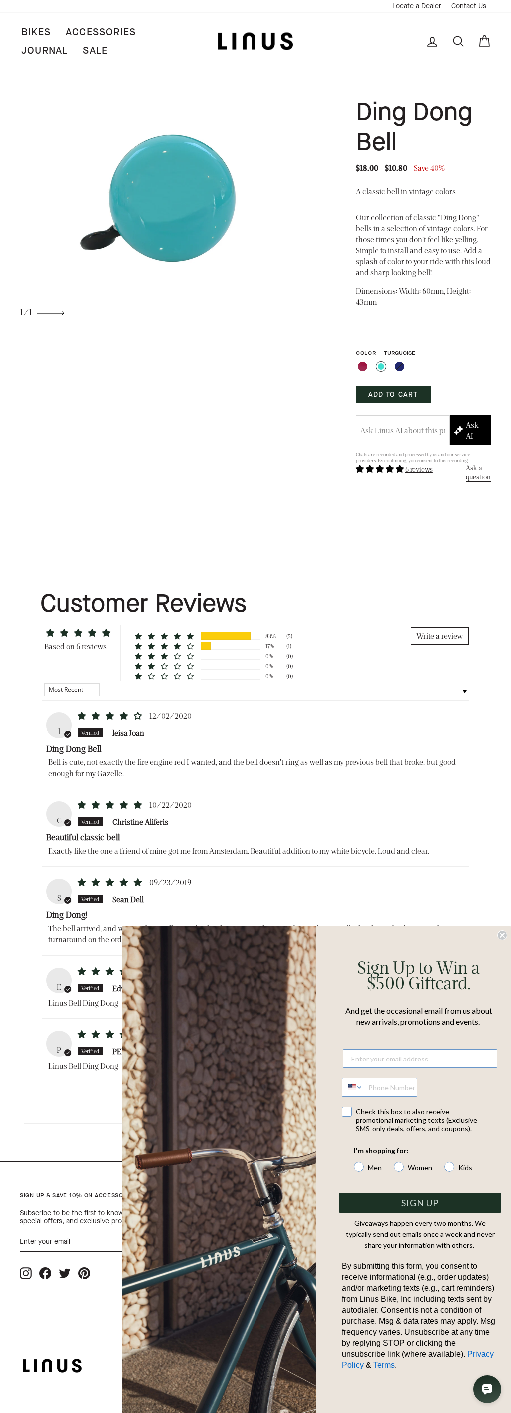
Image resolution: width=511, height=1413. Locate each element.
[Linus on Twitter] (65, 1273)
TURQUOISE (381, 366)
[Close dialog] (502, 935)
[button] (380, 468)
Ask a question (478, 472)
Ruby (362, 366)
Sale (95, 50)
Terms (384, 1365)
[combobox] (352, 1087)
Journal (44, 50)
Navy (399, 366)
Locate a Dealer (416, 6)
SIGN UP (420, 1202)
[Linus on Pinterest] (84, 1273)
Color (385, 353)
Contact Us (468, 6)
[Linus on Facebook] (45, 1273)
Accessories (101, 32)
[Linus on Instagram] (26, 1273)
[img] (110, 715)
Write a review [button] (439, 635)
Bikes (36, 32)
